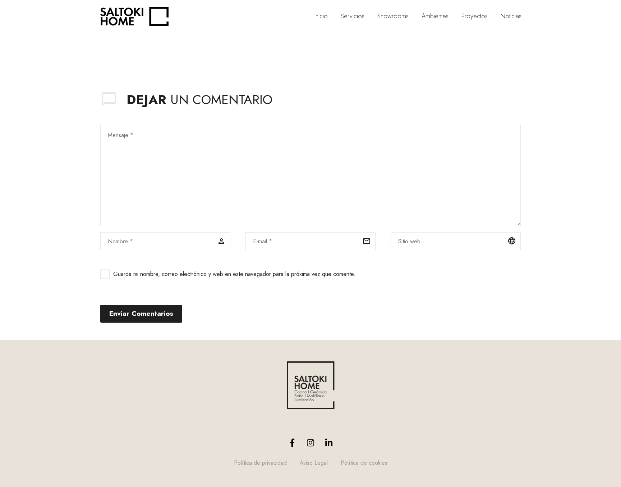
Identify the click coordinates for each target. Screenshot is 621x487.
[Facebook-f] (292, 443)
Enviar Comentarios (141, 313)
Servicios (352, 16)
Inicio (321, 16)
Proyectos (474, 16)
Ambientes (435, 16)
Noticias (511, 16)
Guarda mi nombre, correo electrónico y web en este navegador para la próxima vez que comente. (234, 274)
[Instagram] (310, 443)
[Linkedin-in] (329, 443)
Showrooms (393, 16)
